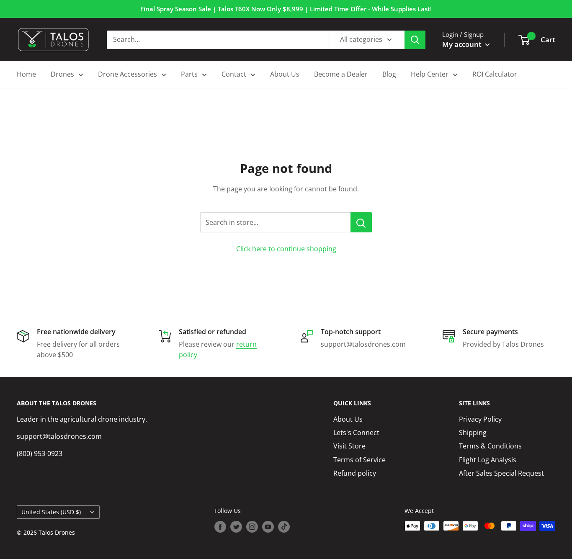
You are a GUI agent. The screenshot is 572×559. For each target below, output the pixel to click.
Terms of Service (359, 459)
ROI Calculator (494, 74)
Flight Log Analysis (487, 459)
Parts (189, 74)
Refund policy (354, 473)
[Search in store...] (361, 222)
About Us (284, 74)
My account (462, 44)
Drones (62, 74)
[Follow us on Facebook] (220, 527)
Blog (389, 74)
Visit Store (349, 446)
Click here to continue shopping (286, 248)
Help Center (429, 74)
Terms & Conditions (490, 446)
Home (26, 74)
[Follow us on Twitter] (236, 527)
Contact (234, 74)
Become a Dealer (341, 74)
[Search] (415, 40)
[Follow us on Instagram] (252, 527)
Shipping (473, 432)
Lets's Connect (356, 432)
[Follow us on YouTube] (268, 527)
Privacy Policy (480, 419)
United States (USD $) (51, 512)
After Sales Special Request (501, 473)
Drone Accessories (127, 74)
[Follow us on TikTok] (284, 527)
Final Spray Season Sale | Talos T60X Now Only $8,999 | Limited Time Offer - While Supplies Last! (286, 9)
